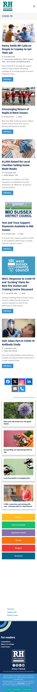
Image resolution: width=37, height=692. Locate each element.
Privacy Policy (27, 689)
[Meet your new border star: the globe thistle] (18, 410)
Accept (9, 689)
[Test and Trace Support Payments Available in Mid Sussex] (18, 210)
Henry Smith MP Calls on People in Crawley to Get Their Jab (17, 49)
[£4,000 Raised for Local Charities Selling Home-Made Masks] (18, 149)
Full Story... (8, 79)
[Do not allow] (35, 683)
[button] (34, 6)
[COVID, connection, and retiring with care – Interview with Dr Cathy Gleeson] (18, 493)
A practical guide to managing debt (17, 478)
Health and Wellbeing (18, 62)
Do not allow (17, 689)
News (28, 62)
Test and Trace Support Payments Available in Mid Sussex (17, 226)
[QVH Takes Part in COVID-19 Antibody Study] (18, 328)
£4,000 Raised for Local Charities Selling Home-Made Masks (16, 165)
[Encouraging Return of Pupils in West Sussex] (18, 96)
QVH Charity (13, 351)
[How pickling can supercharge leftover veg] (18, 439)
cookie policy (21, 683)
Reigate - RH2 (13, 175)
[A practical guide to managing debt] (18, 467)
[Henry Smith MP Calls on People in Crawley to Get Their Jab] (18, 33)
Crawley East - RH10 (20, 59)
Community (8, 59)
